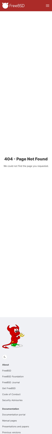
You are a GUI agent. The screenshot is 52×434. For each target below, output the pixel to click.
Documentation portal (13, 414)
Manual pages (9, 420)
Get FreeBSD (9, 388)
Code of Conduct (11, 394)
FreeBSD (6, 370)
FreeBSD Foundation (13, 376)
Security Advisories (12, 400)
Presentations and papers (15, 426)
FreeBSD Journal (11, 382)
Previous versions (11, 432)
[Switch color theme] (4, 356)
